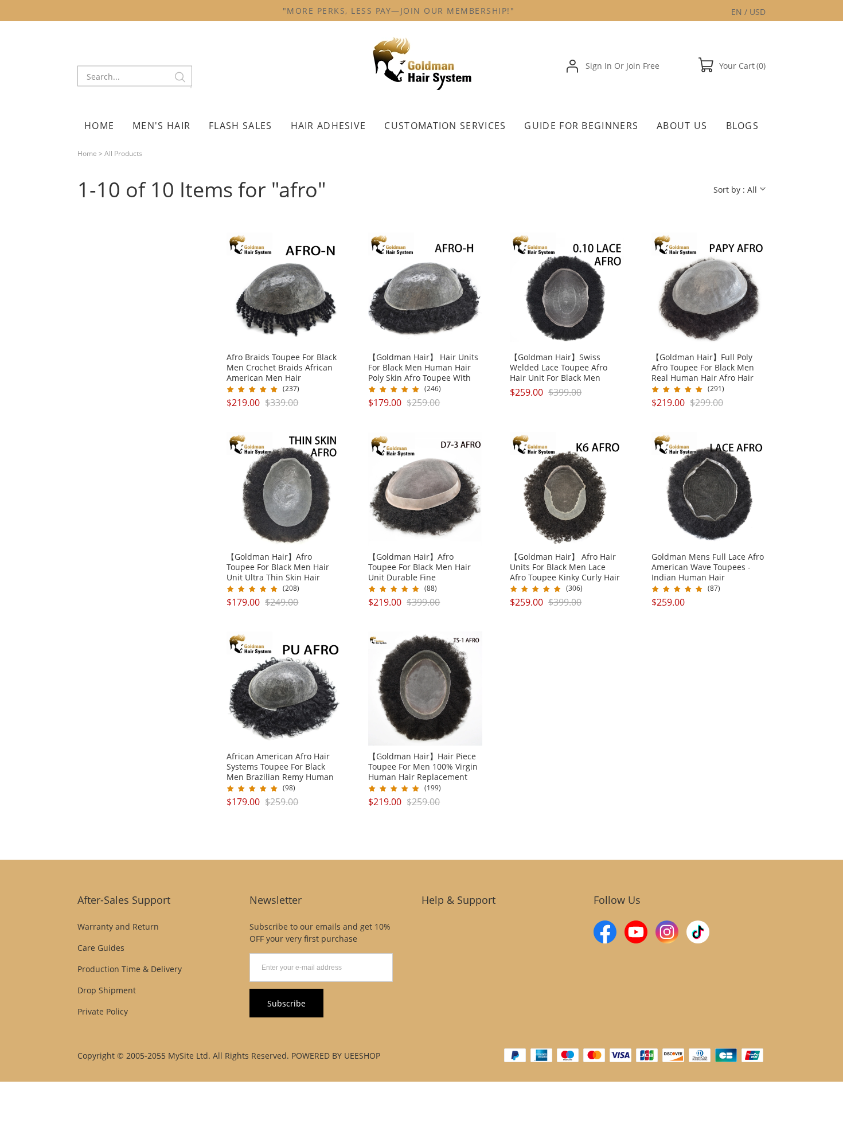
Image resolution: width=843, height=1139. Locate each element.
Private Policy (102, 1011)
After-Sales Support (123, 900)
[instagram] (666, 931)
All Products (123, 153)
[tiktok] (697, 931)
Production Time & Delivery (129, 969)
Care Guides (100, 947)
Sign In (599, 65)
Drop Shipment (106, 990)
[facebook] (605, 931)
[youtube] (636, 931)
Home (87, 153)
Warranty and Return (118, 926)
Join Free (642, 65)
